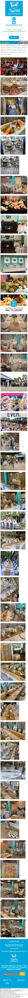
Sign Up (22, 974)
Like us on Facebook (14, 19)
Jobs (7, 983)
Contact (21, 980)
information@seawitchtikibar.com (13, 31)
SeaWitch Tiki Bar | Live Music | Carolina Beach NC (14, 8)
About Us (7, 980)
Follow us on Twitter (14, 22)
